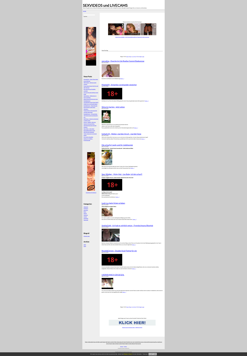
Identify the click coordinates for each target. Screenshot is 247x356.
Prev (130, 56)
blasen (123, 343)
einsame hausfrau (153, 342)
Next (140, 56)
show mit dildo (96, 342)
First (127, 56)
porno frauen (109, 343)
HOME (84, 11)
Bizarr (85, 211)
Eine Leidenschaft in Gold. (89, 130)
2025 (85, 244)
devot (124, 342)
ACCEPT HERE (152, 354)
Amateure (86, 208)
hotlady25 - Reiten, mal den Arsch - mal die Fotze (121, 134)
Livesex (85, 216)
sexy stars (132, 342)
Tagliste (125, 346)
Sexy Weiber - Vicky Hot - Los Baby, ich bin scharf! (122, 174)
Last (143, 56)
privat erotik (146, 342)
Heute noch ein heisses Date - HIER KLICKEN (132, 327)
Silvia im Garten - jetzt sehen (113, 107)
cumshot (112, 342)
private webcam (131, 343)
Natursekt (86, 220)
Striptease (86, 218)
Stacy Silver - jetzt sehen (89, 128)
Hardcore (86, 215)
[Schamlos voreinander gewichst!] (132, 93)
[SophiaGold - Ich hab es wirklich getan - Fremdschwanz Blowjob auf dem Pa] (132, 235)
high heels (107, 342)
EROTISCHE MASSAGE (89, 132)
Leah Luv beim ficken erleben (113, 203)
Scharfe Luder (87, 236)
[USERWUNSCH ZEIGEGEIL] (132, 283)
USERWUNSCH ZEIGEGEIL (113, 275)
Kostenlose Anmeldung (91, 192)
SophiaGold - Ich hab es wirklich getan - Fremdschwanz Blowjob (127, 225)
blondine (128, 342)
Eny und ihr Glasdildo (88, 137)
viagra (113, 343)
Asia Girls (86, 210)
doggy (126, 343)
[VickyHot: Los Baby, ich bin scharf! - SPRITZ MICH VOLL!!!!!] (132, 185)
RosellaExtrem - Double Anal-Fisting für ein (119, 251)
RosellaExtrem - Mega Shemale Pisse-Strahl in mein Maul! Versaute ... (90, 107)
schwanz (117, 343)
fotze (136, 343)
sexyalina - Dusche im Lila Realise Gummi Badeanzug (123, 61)
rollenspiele (90, 342)
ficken (86, 342)
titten (115, 342)
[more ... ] (122, 78)
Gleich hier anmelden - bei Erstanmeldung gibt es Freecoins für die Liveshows (132, 37)
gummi (139, 343)
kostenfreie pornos (139, 342)
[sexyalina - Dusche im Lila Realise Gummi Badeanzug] (132, 70)
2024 (85, 246)
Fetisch (85, 213)
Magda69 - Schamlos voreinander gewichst (119, 85)
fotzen (103, 342)
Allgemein (86, 207)
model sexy (159, 342)
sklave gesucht (120, 342)
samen (120, 343)
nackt (101, 342)
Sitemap (121, 346)
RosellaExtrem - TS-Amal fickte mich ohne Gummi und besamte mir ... (91, 115)
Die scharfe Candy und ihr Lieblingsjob (117, 145)
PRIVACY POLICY (128, 354)
